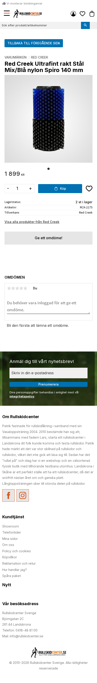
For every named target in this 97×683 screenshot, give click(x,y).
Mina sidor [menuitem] (73, 13)
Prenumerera (48, 384)
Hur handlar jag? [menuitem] (14, 570)
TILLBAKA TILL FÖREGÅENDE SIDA (33, 43)
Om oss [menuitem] (8, 545)
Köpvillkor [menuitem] (9, 557)
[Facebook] (8, 495)
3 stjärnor (17, 288)
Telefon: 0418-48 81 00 (19, 630)
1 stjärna (9, 288)
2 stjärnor (13, 288)
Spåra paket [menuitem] (11, 576)
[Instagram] (22, 495)
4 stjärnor (21, 288)
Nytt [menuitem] (6, 584)
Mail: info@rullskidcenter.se (22, 636)
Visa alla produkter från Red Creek (32, 222)
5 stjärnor (25, 288)
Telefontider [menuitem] (11, 532)
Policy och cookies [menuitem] (16, 551)
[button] (7, 13)
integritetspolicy (21, 396)
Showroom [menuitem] (10, 526)
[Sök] (85, 25)
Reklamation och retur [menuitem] (19, 563)
